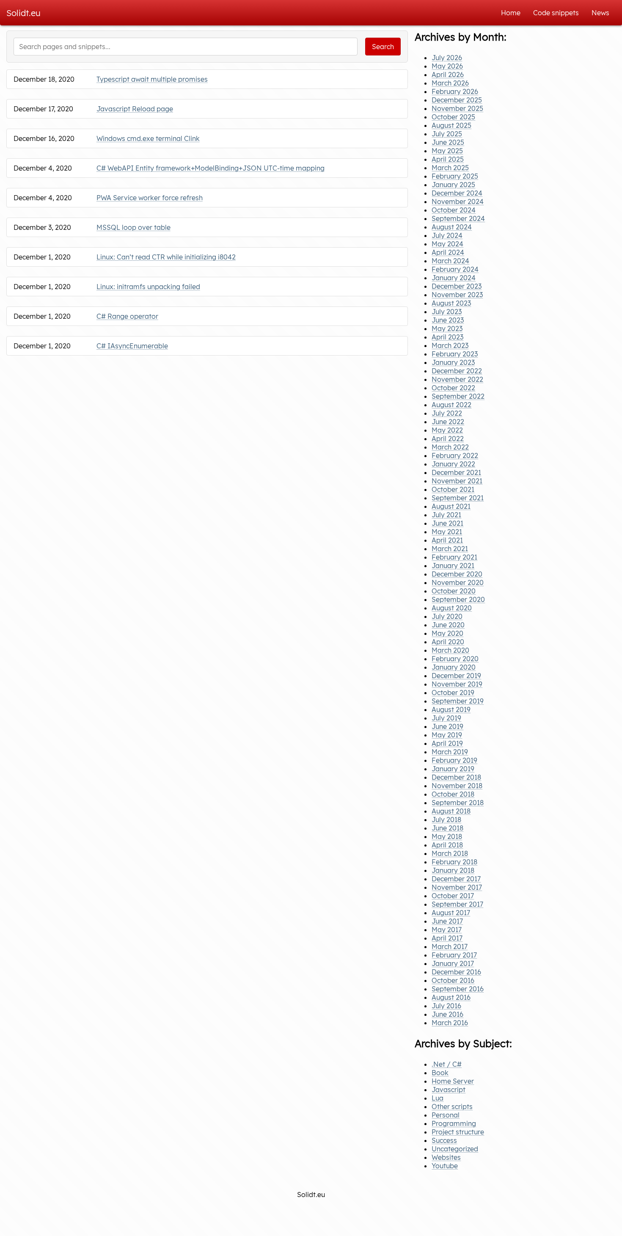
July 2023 (447, 311)
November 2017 (457, 887)
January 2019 (453, 768)
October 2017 (453, 895)
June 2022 (448, 421)
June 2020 (448, 625)
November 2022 (457, 379)
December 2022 (457, 371)
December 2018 (456, 777)
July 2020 (447, 616)
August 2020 (452, 608)
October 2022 (453, 387)
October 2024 (454, 210)
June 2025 (448, 142)
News (600, 12)
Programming (454, 1123)
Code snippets (556, 12)
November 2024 (458, 201)
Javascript (448, 1089)
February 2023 (455, 354)
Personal (446, 1115)
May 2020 (447, 633)
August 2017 (451, 912)
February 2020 (455, 658)
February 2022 (455, 455)
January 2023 (453, 362)
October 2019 (453, 692)
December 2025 (457, 100)
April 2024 (448, 252)
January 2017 (453, 963)
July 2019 (446, 718)
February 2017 (454, 955)
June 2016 (447, 1014)
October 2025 (453, 117)
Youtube (445, 1166)
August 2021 (451, 506)
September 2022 (458, 396)
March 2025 (450, 167)
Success (444, 1140)
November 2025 (457, 108)
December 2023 (457, 286)
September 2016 (458, 989)
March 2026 (450, 83)
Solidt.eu (23, 13)
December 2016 (456, 972)
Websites (446, 1157)
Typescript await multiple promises (152, 79)
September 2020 (458, 599)
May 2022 (447, 430)
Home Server (453, 1081)
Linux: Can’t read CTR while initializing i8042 (166, 257)
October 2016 (453, 980)
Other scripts (452, 1106)
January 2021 (453, 565)
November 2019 (457, 684)
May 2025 (447, 150)
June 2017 (447, 921)
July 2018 (446, 819)
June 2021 (447, 523)
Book (440, 1072)
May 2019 (447, 735)
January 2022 (453, 464)
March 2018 (450, 853)
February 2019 (454, 760)
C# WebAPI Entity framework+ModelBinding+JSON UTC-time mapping (210, 168)
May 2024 (447, 244)
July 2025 (447, 134)
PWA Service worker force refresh (149, 197)
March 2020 (450, 650)
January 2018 (453, 870)
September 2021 (458, 498)
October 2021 (453, 489)
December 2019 (456, 675)
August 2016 (451, 997)
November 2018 (457, 785)
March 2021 (450, 548)
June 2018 (447, 828)
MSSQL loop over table (133, 227)
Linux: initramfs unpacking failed (148, 286)
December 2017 (456, 879)
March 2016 (450, 1022)
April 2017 (447, 938)
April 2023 (447, 337)
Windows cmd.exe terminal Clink (148, 138)
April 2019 (447, 743)
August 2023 (451, 303)
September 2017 (457, 904)
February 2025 (455, 176)
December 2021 (456, 472)
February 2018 (454, 862)
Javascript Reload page (134, 109)
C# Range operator (127, 316)
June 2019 (447, 726)
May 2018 (447, 836)
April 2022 (448, 438)
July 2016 (446, 1005)
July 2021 (446, 514)
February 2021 (454, 557)
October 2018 (453, 794)
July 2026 (447, 57)
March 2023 (450, 345)
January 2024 (454, 277)
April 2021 (447, 540)
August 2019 (451, 709)
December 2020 (457, 574)
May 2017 (447, 929)
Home (510, 12)
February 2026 (455, 91)
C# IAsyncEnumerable (132, 346)
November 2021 (457, 481)
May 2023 (447, 328)
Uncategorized (455, 1149)
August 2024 (452, 227)
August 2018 (451, 811)
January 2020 (454, 667)
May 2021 (447, 531)
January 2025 (453, 184)
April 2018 (447, 845)
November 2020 (458, 582)
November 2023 (457, 294)
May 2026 (447, 66)
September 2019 (458, 701)
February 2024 (455, 269)
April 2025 (448, 159)
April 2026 (448, 74)
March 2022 (450, 447)
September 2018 (458, 802)
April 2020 (448, 641)
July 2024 (447, 235)
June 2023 (448, 320)
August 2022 (451, 404)
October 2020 (454, 591)
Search (383, 46)
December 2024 (457, 193)
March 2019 (450, 752)
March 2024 (450, 261)
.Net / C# (447, 1064)
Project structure (458, 1132)
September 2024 (458, 218)
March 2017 (450, 946)
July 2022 (447, 413)
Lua (437, 1098)
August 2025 (451, 125)
